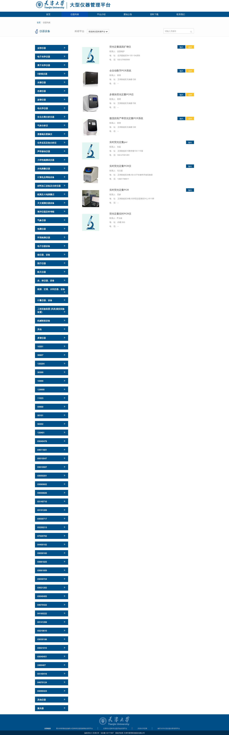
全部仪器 (41, 47)
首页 (48, 14)
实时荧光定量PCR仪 (120, 166)
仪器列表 (75, 14)
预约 (181, 47)
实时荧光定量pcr (118, 142)
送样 (190, 47)
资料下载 (154, 14)
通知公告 (128, 14)
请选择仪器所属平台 (97, 31)
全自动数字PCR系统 (120, 70)
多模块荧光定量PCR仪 (121, 94)
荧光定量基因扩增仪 (120, 46)
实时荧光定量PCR (119, 189)
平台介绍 (101, 14)
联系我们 (181, 14)
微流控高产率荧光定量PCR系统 (126, 118)
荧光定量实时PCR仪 (120, 213)
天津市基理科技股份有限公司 (134, 733)
